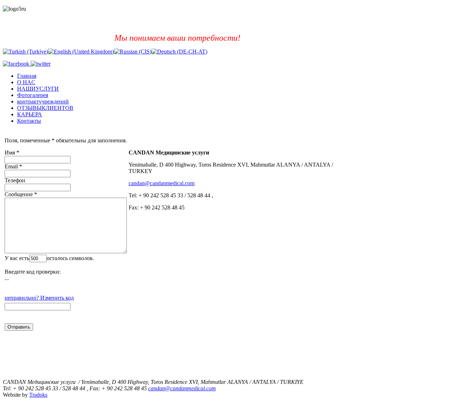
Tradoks (38, 395)
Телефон (15, 180)
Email (11, 166)
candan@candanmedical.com (162, 183)
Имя (10, 152)
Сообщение (19, 194)
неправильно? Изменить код (39, 298)
